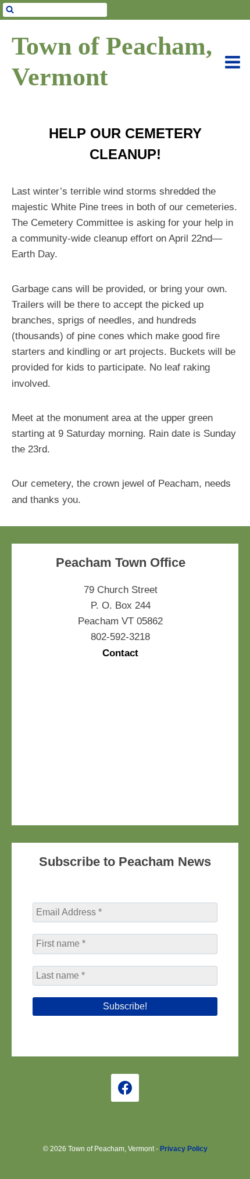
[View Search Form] (55, 10)
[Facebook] (125, 1088)
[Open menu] (232, 62)
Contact (120, 653)
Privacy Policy (184, 1149)
